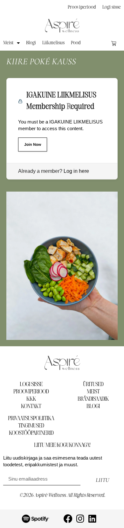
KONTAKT (31, 406)
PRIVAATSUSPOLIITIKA (31, 418)
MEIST (93, 392)
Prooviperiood (82, 7)
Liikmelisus (53, 43)
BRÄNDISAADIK (93, 399)
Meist (8, 43)
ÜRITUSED (93, 384)
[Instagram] (80, 519)
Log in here (76, 171)
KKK (31, 399)
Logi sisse (111, 7)
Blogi (31, 43)
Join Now (32, 144)
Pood (76, 43)
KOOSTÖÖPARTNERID (31, 433)
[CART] (114, 43)
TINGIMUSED (31, 426)
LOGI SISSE (31, 384)
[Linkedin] (92, 519)
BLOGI (93, 406)
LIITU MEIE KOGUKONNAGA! (62, 445)
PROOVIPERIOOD (31, 392)
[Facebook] (68, 519)
